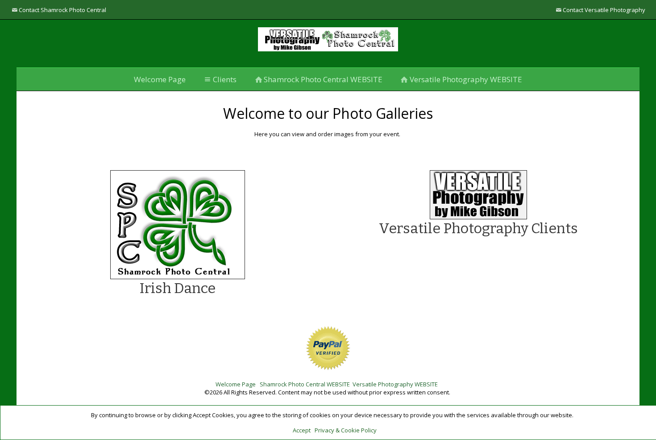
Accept (302, 430)
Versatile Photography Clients (478, 228)
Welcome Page (160, 79)
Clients (225, 79)
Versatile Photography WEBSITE (466, 79)
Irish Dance (177, 288)
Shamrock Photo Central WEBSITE (323, 79)
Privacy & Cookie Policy (346, 430)
